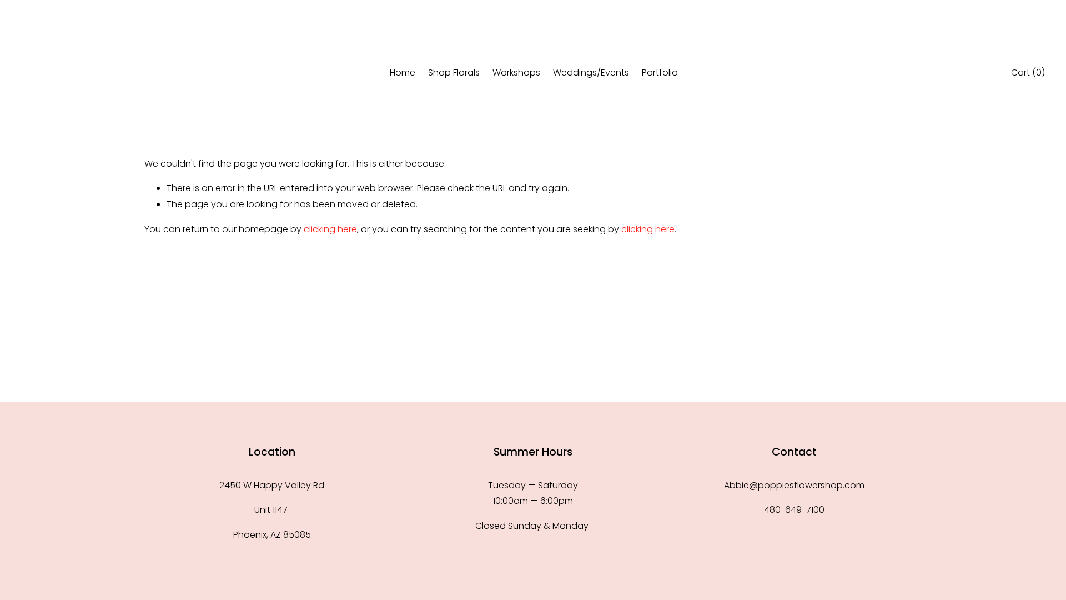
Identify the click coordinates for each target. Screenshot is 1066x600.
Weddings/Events (591, 72)
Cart (1028, 72)
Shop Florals (454, 72)
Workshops (516, 72)
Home (402, 72)
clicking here (330, 229)
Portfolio (660, 72)
